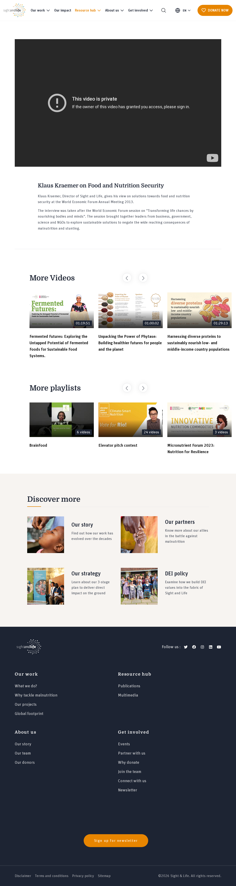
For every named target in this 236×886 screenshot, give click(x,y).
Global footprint (29, 714)
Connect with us (132, 781)
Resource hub (134, 674)
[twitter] (185, 647)
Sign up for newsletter (116, 840)
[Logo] (29, 647)
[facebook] (194, 647)
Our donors (25, 763)
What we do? (26, 686)
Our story (23, 744)
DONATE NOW (218, 10)
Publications (129, 686)
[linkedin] (210, 647)
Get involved (133, 732)
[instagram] (202, 647)
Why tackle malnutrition (36, 695)
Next (141, 275)
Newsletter (127, 790)
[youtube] (219, 647)
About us (25, 732)
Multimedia (128, 695)
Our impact (62, 10)
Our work (26, 674)
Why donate (128, 763)
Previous (124, 275)
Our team (23, 753)
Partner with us (131, 753)
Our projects (26, 704)
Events (124, 744)
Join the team (129, 772)
